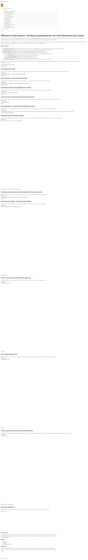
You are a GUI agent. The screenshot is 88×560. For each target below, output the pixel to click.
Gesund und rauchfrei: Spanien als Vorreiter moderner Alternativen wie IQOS (17, 430)
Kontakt (4, 541)
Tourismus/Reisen (4, 274)
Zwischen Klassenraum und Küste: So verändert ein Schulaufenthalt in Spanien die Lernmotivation (21, 192)
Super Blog (4, 9)
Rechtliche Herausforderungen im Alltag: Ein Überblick (12, 115)
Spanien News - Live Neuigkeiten (7, 112)
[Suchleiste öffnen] (1, 2)
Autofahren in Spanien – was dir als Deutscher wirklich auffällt (14, 78)
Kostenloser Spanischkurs (7, 8)
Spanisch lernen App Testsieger (10, 24)
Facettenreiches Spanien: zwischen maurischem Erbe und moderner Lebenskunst (17, 97)
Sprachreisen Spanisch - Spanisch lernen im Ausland (11, 189)
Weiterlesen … (3, 72)
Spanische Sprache (8, 20)
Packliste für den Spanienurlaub (7, 507)
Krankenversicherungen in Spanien (8, 68)
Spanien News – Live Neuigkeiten (10, 11)
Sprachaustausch (7, 26)
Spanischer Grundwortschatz (9, 12)
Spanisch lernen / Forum (10, 27)
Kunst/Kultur (3, 94)
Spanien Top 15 (7, 19)
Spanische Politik (7, 23)
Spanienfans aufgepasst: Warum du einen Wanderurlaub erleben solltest (16, 277)
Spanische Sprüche (8, 15)
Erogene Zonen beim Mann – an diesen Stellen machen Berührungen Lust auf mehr (18, 106)
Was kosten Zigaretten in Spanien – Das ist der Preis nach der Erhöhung (16, 201)
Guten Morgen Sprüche (10, 16)
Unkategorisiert (4, 66)
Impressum (5, 542)
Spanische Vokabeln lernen (9, 13)
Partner (2, 103)
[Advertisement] (44, 518)
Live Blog (2, 198)
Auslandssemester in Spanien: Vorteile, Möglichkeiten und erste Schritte (16, 87)
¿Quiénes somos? (5, 28)
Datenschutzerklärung (7, 544)
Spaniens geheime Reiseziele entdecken (9, 354)
